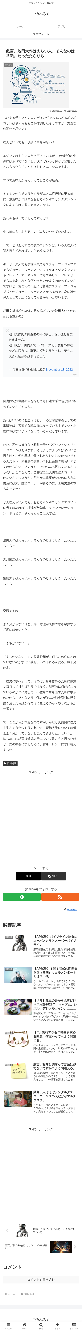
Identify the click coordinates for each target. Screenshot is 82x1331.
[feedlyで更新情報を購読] (22, 897)
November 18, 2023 (59, 369)
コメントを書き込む (41, 1279)
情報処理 (11, 763)
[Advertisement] (41, 816)
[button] (53, 876)
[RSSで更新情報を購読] (60, 897)
